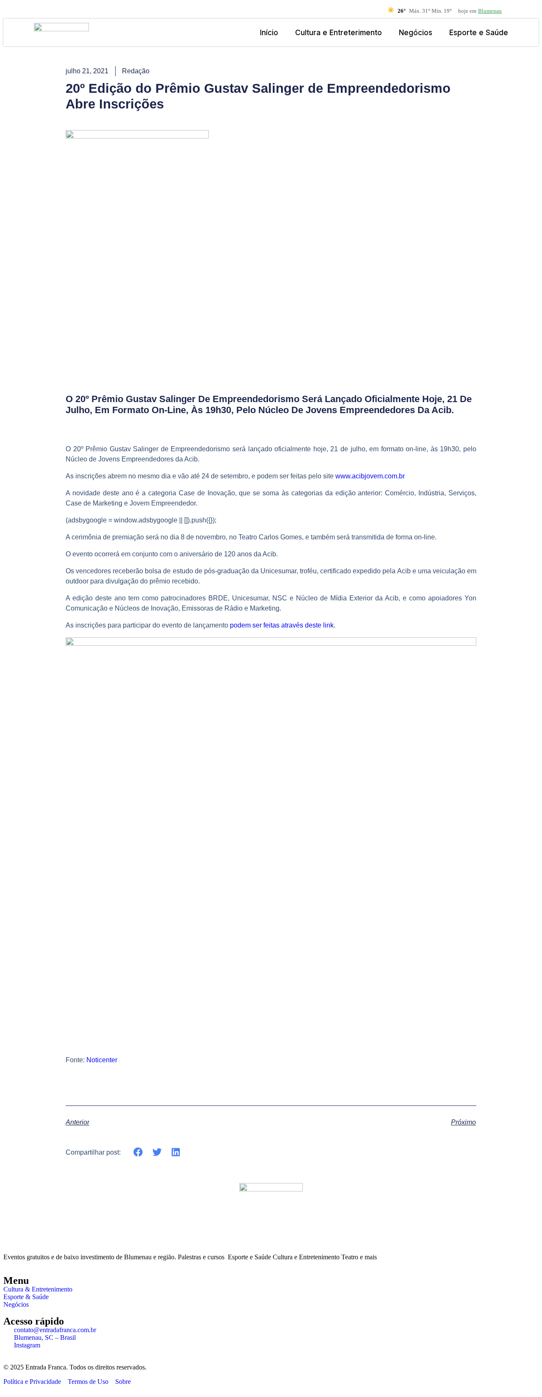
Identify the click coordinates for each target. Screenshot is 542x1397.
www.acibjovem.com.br (370, 476)
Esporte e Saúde (478, 32)
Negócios (415, 32)
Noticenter (101, 1060)
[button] (138, 1152)
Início (269, 32)
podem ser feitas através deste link (282, 625)
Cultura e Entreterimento (338, 32)
